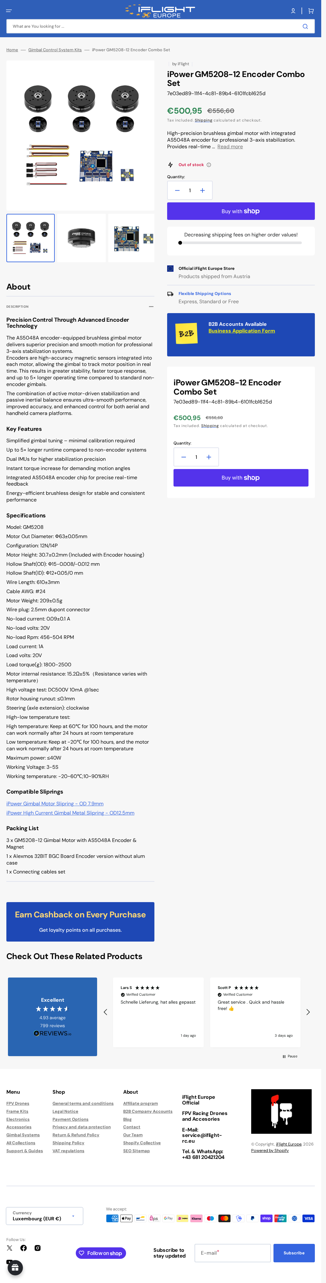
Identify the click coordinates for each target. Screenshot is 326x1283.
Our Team (133, 1132)
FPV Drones (17, 1100)
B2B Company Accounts (148, 1108)
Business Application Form (242, 330)
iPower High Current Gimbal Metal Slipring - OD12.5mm (70, 809)
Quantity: (176, 176)
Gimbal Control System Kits (55, 50)
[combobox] (160, 26)
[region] (206, 1009)
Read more (230, 146)
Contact (131, 1124)
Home (12, 50)
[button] (9, 11)
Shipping (204, 120)
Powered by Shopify (270, 1147)
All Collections (20, 1140)
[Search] (306, 26)
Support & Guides (24, 1148)
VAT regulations (68, 1148)
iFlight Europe (288, 1141)
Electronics (18, 1116)
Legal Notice (65, 1108)
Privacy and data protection (82, 1124)
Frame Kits (17, 1108)
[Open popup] (209, 165)
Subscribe (294, 1250)
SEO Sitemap (136, 1148)
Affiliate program (140, 1100)
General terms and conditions (83, 1100)
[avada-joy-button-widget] (15, 1267)
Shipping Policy (68, 1140)
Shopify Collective (142, 1140)
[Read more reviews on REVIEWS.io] (52, 1030)
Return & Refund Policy (76, 1132)
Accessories (19, 1124)
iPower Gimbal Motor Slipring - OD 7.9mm (54, 800)
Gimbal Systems (23, 1132)
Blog (127, 1116)
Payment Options (71, 1116)
